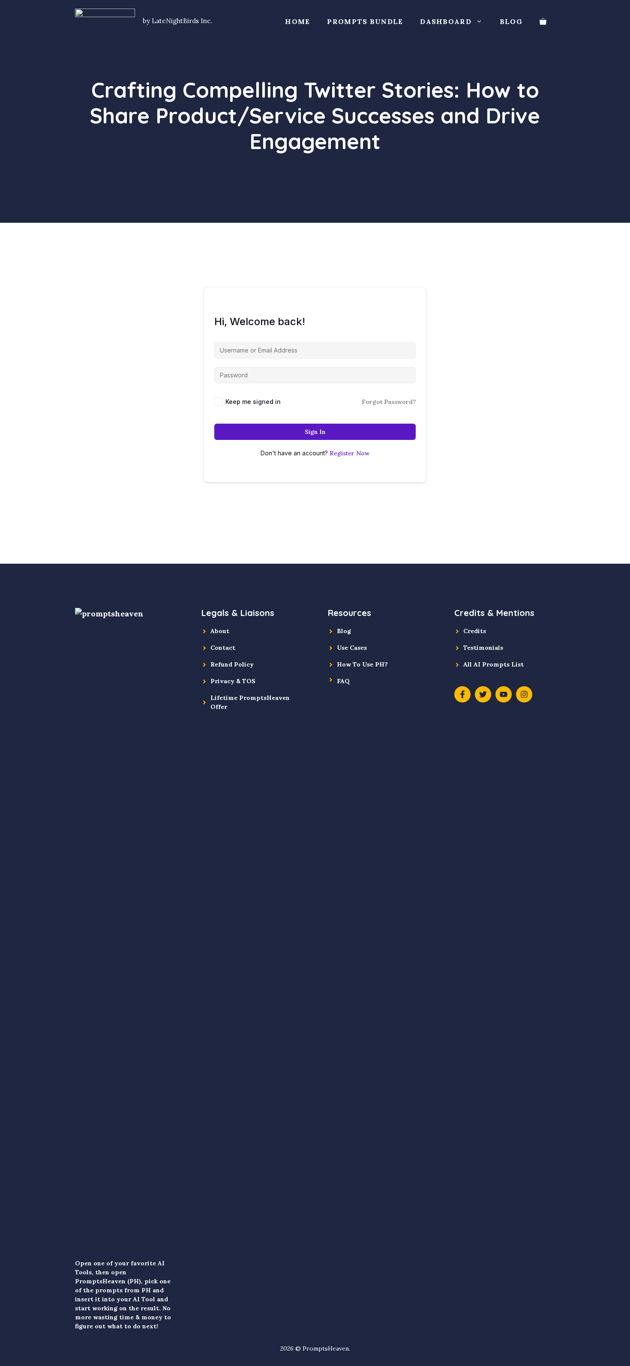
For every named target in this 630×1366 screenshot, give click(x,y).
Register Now (349, 453)
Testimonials (483, 648)
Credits (474, 631)
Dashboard (445, 21)
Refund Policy (232, 664)
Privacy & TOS (232, 681)
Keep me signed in (253, 401)
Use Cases (352, 648)
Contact (222, 648)
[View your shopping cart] (543, 21)
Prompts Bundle (365, 21)
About (219, 631)
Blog (511, 21)
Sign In (315, 432)
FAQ (343, 681)
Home (297, 21)
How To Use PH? (362, 664)
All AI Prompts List (493, 664)
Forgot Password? (389, 402)
